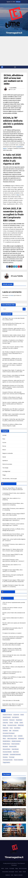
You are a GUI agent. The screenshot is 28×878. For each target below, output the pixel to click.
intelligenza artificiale (7, 735)
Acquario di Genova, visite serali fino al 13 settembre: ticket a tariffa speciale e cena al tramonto (13, 330)
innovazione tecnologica (8, 733)
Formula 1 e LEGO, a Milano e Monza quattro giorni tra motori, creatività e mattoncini (12, 365)
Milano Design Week (12, 738)
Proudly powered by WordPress (10, 863)
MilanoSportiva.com (9, 484)
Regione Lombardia (7, 453)
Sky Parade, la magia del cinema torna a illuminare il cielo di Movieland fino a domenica (13, 353)
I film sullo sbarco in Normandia (10, 700)
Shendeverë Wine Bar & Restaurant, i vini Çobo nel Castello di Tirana (13, 801)
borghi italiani (19, 720)
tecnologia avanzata (7, 759)
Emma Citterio (19, 788)
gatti (10, 730)
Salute (4, 457)
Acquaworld (16, 714)
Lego (15, 735)
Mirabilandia (21, 738)
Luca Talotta (13, 87)
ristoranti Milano (6, 749)
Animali (4, 435)
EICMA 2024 (20, 725)
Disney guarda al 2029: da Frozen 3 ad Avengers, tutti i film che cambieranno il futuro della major (12, 661)
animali (22, 714)
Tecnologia (5, 467)
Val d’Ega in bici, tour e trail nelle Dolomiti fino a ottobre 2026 (13, 786)
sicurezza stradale (7, 751)
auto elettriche (15, 717)
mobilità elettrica (6, 741)
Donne (4, 446)
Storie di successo (7, 464)
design (4, 725)
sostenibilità (5, 754)
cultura (21, 722)
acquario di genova (7, 714)
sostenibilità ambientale (15, 754)
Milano (4, 738)
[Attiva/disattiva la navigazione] (15, 67)
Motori (4, 449)
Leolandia (20, 735)
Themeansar (14, 865)
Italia (17, 194)
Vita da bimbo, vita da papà (9, 478)
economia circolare (12, 725)
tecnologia (11, 757)
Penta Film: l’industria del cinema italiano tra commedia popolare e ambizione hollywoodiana (13, 638)
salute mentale (15, 749)
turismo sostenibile (18, 759)
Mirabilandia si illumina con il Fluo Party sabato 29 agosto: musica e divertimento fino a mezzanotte (13, 387)
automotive (5, 720)
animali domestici (7, 717)
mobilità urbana (6, 743)
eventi (11, 727)
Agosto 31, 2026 (9, 788)
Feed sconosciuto (8, 592)
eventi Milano (17, 727)
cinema (11, 722)
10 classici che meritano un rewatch (11, 633)
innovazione (15, 730)
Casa (3, 439)
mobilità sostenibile (16, 741)
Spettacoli (5, 460)
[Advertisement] (14, 51)
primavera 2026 (12, 746)
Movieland (5, 746)
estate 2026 (5, 727)
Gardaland (5, 730)
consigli (16, 722)
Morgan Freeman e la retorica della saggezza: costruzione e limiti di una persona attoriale (11, 650)
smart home (15, 751)
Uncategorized (6, 471)
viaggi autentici (6, 762)
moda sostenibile (15, 743)
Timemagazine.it (14, 33)
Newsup (22, 863)
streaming (5, 757)
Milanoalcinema (8, 598)
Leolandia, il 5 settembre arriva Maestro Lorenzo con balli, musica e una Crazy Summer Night (12, 341)
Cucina (4, 442)
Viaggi (4, 475)
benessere (12, 720)
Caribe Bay (5, 722)
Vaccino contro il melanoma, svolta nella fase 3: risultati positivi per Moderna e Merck (13, 404)
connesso (11, 295)
